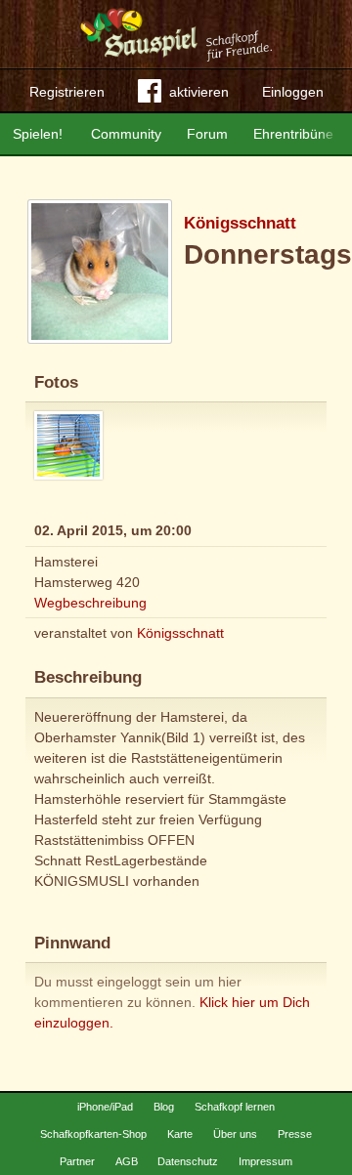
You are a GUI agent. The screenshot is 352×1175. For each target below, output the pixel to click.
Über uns (235, 1134)
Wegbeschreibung (90, 602)
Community (126, 134)
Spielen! (38, 134)
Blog (164, 1106)
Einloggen (293, 92)
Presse (295, 1134)
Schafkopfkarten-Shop (93, 1134)
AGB (126, 1161)
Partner (77, 1161)
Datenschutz (187, 1161)
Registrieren (67, 92)
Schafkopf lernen (235, 1106)
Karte (180, 1134)
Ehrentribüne (293, 134)
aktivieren (199, 92)
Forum (207, 134)
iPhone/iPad (105, 1106)
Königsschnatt (240, 223)
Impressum (265, 1161)
